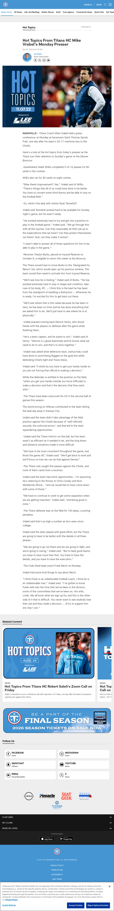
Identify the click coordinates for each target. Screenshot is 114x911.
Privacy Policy (57, 865)
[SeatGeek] (66, 796)
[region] (57, 896)
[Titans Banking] (47, 796)
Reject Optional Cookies (98, 905)
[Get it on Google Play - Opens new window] (66, 840)
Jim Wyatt (38, 54)
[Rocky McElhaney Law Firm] (85, 796)
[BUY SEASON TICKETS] (57, 720)
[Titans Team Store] (57, 805)
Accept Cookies (75, 905)
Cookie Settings (9, 905)
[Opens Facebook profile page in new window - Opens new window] (35, 60)
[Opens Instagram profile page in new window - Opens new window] (44, 60)
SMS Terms (57, 879)
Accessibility (57, 874)
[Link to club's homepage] (5, 3)
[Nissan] (28, 796)
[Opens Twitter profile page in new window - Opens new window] (39, 60)
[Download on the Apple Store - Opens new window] (47, 839)
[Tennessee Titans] (57, 852)
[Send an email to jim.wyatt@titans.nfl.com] (48, 60)
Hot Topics (29, 27)
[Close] (109, 886)
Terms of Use (57, 870)
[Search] (105, 4)
